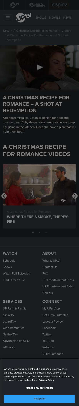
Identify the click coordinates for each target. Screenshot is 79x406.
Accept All (39, 398)
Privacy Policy (46, 380)
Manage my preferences (39, 387)
